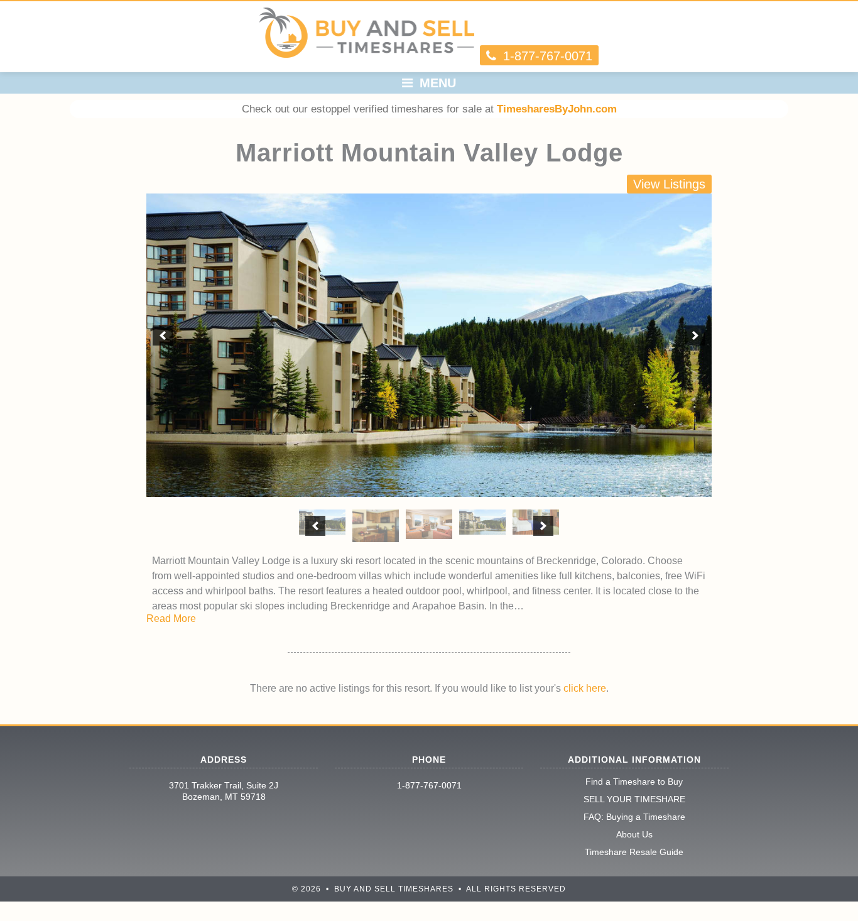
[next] (695, 335)
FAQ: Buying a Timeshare (634, 817)
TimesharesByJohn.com (557, 109)
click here (584, 688)
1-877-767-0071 (429, 785)
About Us (634, 834)
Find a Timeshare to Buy (634, 782)
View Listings (669, 184)
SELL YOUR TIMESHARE (634, 799)
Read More (171, 618)
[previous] (163, 335)
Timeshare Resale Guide (634, 852)
